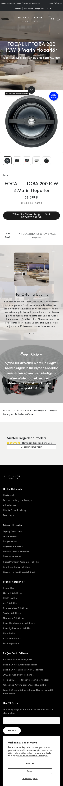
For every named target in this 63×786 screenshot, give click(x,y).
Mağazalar (39, 8)
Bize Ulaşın (9, 515)
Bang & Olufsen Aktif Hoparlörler (20, 664)
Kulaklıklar (8, 588)
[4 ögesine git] (36, 160)
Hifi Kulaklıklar (10, 598)
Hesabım (18, 8)
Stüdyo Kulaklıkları (12, 613)
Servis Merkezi (10, 536)
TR (47, 9)
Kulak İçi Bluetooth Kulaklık (17, 628)
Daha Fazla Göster (24, 414)
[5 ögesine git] (46, 160)
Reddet (29, 771)
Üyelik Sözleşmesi (12, 556)
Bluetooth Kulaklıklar (13, 618)
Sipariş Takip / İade (12, 531)
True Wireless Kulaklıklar (15, 608)
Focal (6, 175)
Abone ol (11, 730)
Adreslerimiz (9, 505)
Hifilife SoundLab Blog (14, 510)
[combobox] (49, 8)
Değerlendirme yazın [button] (31, 446)
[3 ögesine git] (27, 160)
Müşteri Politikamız (13, 546)
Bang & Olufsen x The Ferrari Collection (23, 669)
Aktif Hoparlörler (11, 638)
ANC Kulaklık (10, 603)
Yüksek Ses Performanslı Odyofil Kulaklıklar (25, 684)
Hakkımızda (9, 495)
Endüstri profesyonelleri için (17, 500)
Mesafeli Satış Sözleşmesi (16, 551)
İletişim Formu (10, 541)
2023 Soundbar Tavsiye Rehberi (19, 674)
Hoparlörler (9, 633)
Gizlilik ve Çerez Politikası (16, 567)
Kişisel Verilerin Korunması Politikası (21, 561)
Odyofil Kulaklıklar (12, 593)
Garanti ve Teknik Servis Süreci (19, 572)
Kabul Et (30, 763)
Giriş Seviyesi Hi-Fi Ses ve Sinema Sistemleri (26, 679)
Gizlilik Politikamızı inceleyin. (32, 755)
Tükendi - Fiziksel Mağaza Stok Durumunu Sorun (31, 215)
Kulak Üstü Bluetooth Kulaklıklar (19, 623)
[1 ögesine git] (7, 160)
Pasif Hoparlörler (11, 643)
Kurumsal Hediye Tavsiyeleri (17, 659)
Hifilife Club (28, 8)
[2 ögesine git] (17, 160)
